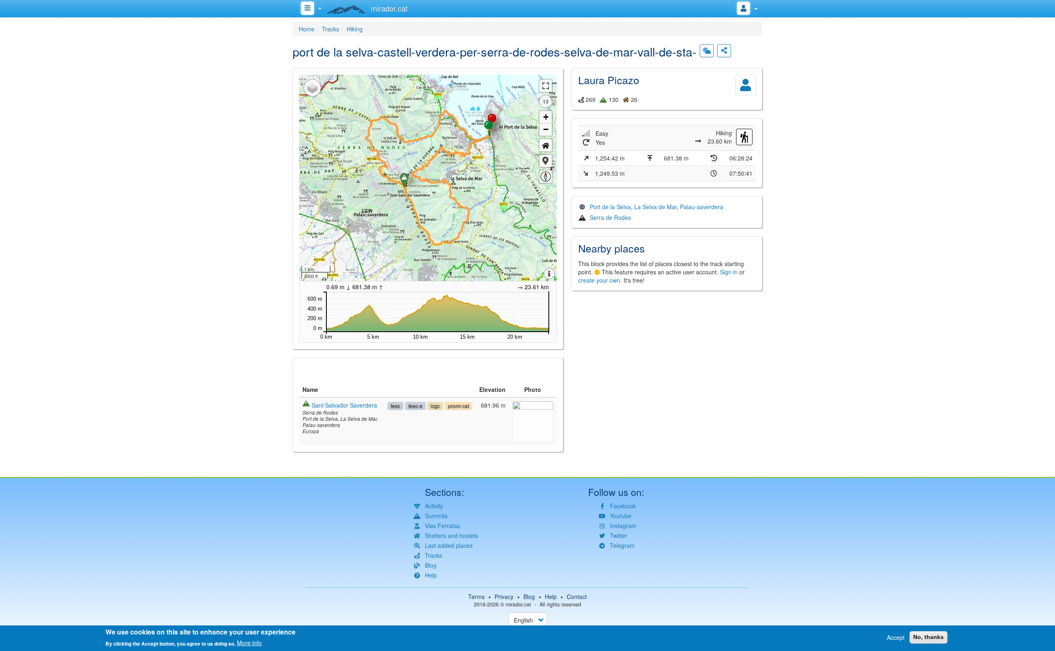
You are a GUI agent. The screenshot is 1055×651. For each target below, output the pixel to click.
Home (306, 29)
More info (249, 643)
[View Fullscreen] (545, 86)
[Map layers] (312, 88)
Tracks (330, 29)
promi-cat (458, 405)
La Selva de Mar (655, 207)
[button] (545, 161)
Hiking (355, 29)
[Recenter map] (545, 145)
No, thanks (928, 637)
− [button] (546, 129)
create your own (599, 280)
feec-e (415, 405)
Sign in (729, 272)
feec (395, 405)
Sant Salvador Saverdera (344, 405)
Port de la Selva (610, 207)
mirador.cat (518, 604)
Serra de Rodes (610, 217)
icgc (435, 405)
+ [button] (546, 117)
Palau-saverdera (701, 207)
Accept (896, 637)
